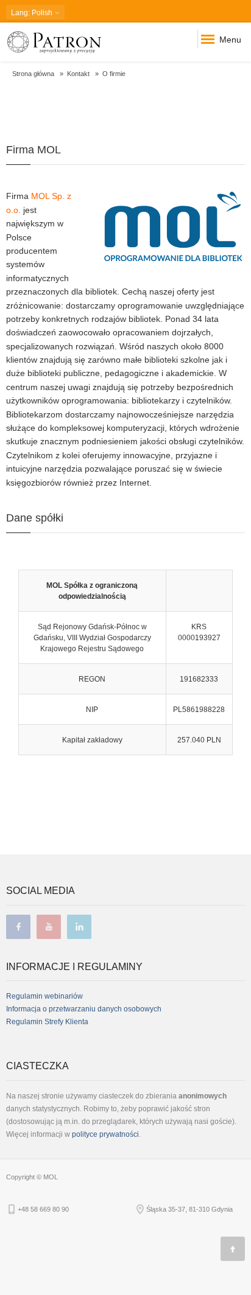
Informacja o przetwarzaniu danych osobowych (83, 1009)
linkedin (79, 927)
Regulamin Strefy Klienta (47, 1022)
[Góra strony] (233, 1249)
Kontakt (78, 73)
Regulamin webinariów (44, 996)
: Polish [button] (32, 13)
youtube (49, 927)
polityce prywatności (105, 1134)
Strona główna (33, 73)
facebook (18, 927)
